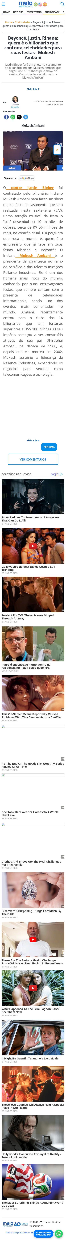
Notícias (18, 12)
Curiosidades (22, 22)
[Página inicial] (26, 4)
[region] (30, 404)
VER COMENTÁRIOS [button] (33, 459)
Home (6, 12)
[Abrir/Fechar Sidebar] (3, 4)
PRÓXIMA (49, 447)
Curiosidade (52, 12)
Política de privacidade (18, 1232)
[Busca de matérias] (62, 5)
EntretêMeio (34, 12)
